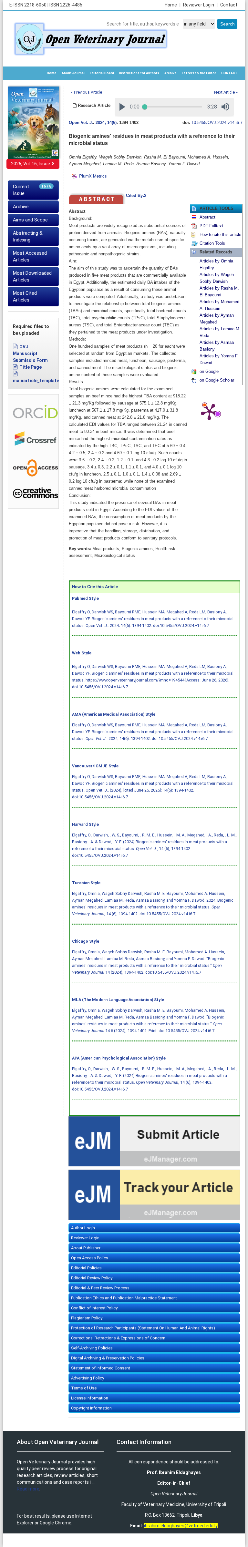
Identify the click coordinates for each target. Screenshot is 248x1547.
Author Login (83, 1227)
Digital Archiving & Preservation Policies (107, 1358)
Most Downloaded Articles (32, 276)
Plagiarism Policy (86, 1318)
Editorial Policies (86, 1267)
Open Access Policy (89, 1257)
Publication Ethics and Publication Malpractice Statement (124, 1298)
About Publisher (85, 1247)
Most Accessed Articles (30, 256)
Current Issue (32, 190)
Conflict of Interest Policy (94, 1308)
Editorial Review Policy (91, 1278)
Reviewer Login (200, 4)
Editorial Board (102, 73)
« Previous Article (86, 92)
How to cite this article (220, 234)
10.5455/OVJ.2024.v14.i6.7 (217, 122)
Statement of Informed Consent (100, 1368)
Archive (170, 73)
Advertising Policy (87, 1378)
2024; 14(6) (106, 122)
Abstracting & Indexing (28, 236)
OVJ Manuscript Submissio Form (30, 353)
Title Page (30, 367)
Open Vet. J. (81, 122)
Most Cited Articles (25, 296)
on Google (209, 371)
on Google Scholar (217, 380)
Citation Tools (212, 243)
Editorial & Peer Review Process (100, 1288)
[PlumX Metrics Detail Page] (209, 411)
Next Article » (226, 92)
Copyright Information (91, 1408)
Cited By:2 (136, 195)
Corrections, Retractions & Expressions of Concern (118, 1338)
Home (173, 4)
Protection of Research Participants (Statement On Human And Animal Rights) (143, 1328)
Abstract (207, 217)
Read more (28, 1488)
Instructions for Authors (139, 73)
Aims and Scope (30, 220)
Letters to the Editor (199, 73)
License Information (89, 1398)
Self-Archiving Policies (92, 1348)
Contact (228, 4)
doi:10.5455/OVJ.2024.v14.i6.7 (181, 625)
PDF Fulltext (211, 226)
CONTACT (229, 73)
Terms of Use (84, 1388)
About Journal (73, 73)
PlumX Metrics (93, 176)
